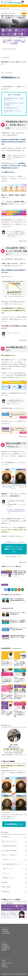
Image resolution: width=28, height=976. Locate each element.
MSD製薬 (4, 949)
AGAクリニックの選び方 (8, 855)
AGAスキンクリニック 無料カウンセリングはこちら (14, 549)
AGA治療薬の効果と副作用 (9, 846)
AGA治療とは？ (6, 836)
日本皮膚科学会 (5, 946)
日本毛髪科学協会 (6, 948)
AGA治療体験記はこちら (14, 824)
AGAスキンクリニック (7, 453)
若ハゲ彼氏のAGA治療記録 (9, 850)
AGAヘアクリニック (8, 868)
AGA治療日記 (5, 931)
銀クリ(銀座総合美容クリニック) (12, 864)
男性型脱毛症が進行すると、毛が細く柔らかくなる (14, 99)
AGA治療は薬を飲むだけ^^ (11, 108)
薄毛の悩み (5, 584)
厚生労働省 (4, 944)
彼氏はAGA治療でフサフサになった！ (13, 111)
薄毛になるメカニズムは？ (9, 841)
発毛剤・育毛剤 (6, 887)
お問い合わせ (5, 966)
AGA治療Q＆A (6, 891)
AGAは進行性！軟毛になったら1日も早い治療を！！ (13, 104)
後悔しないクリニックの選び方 (14, 5)
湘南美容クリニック (8, 878)
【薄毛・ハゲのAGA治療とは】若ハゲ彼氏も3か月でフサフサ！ (16, 510)
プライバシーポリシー (7, 962)
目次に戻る (23, 241)
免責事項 (4, 964)
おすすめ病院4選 (6, 933)
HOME (3, 960)
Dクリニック (6, 873)
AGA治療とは (5, 929)
